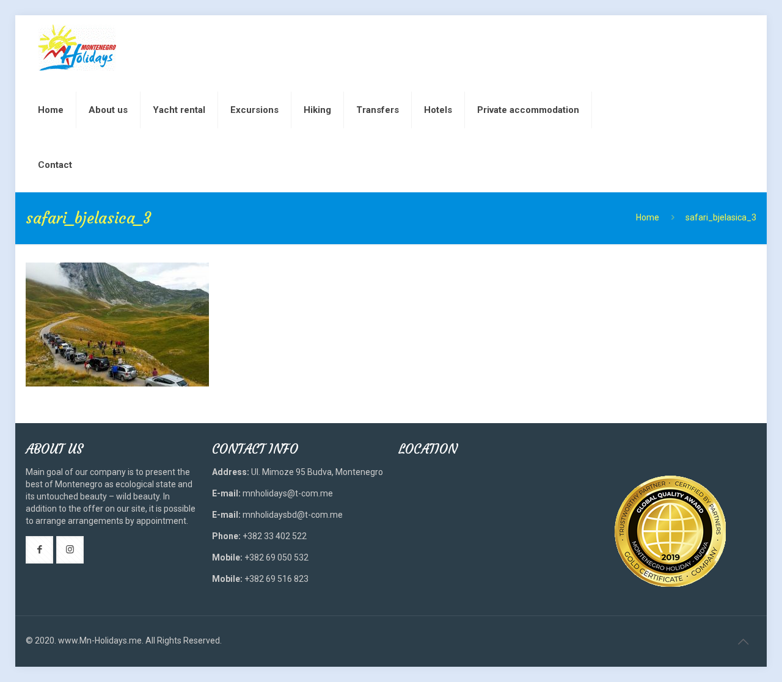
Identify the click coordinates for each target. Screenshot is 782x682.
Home (647, 217)
